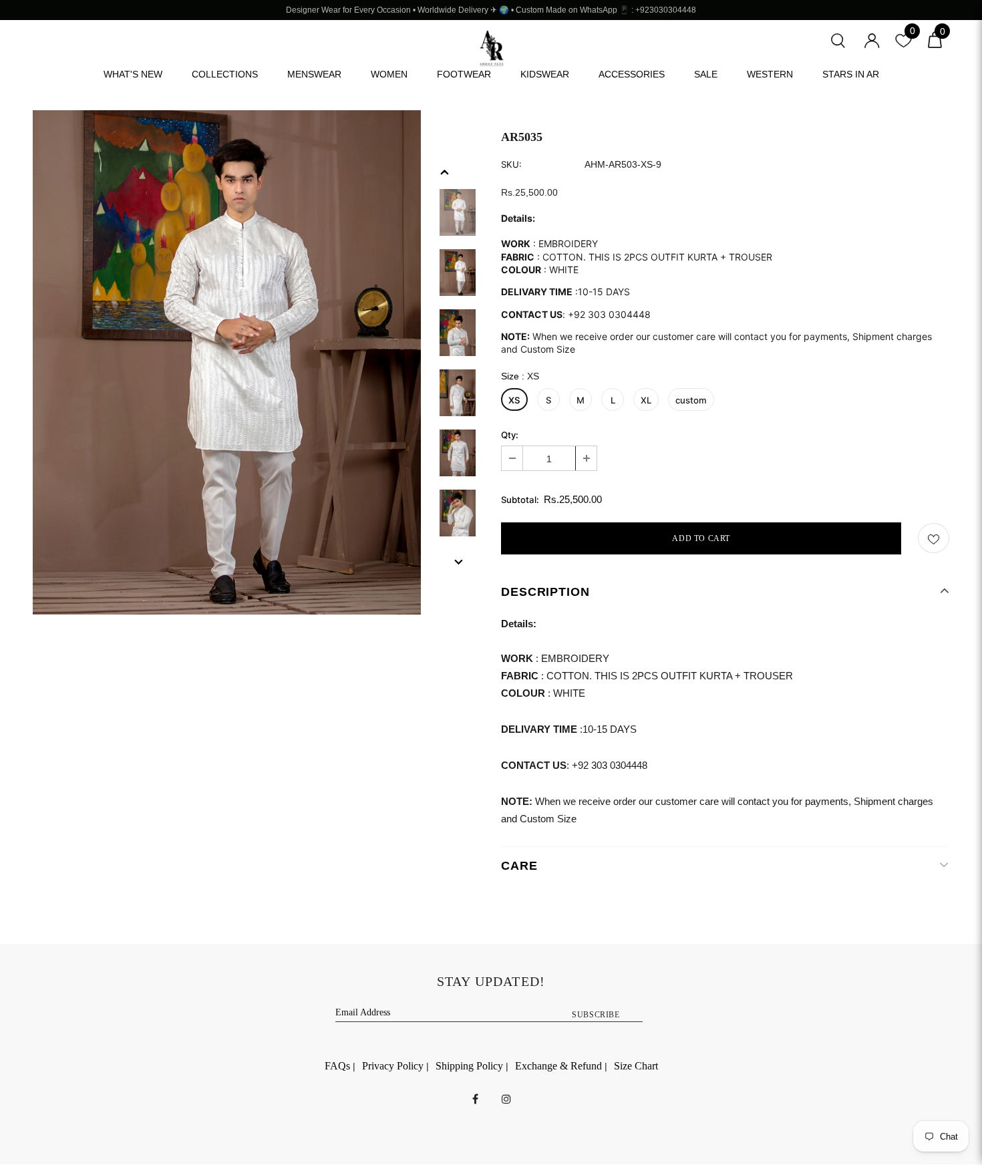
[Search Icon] (838, 39)
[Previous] (445, 171)
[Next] (458, 561)
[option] (227, 362)
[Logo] (491, 48)
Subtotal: (520, 500)
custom (691, 400)
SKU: (511, 165)
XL (646, 400)
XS (514, 400)
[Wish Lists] (933, 538)
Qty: (509, 435)
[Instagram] (506, 1098)
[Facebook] (475, 1098)
